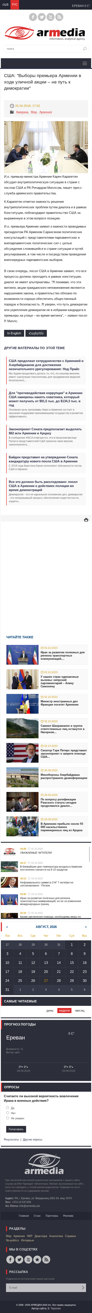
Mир (34, 112)
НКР (30, 1236)
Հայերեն (36, 333)
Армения (45, 112)
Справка (70, 1236)
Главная (24, 1215)
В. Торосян (54, 1308)
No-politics (12, 1240)
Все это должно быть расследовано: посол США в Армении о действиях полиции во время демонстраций (43, 486)
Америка (22, 112)
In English (14, 333)
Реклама (68, 1215)
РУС (15, 4)
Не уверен (17, 1118)
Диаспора (41, 1236)
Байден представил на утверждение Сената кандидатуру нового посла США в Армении (43, 459)
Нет (13, 1113)
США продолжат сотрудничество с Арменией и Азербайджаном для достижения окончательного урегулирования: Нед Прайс (46, 365)
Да (12, 1108)
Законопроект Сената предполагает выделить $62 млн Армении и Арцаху (45, 431)
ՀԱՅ (5, 4)
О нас (37, 1215)
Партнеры (52, 1215)
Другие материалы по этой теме (34, 348)
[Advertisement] (46, 572)
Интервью (27, 1240)
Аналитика (56, 1236)
